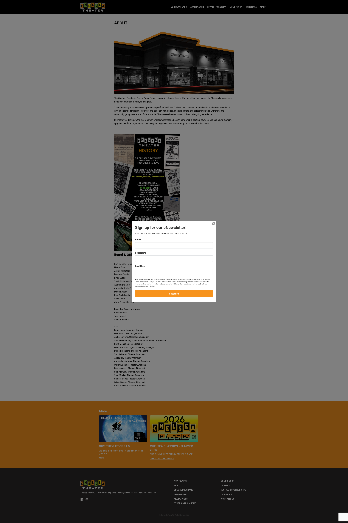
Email (138, 239)
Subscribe (174, 293)
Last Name (140, 266)
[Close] (213, 223)
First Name (140, 253)
